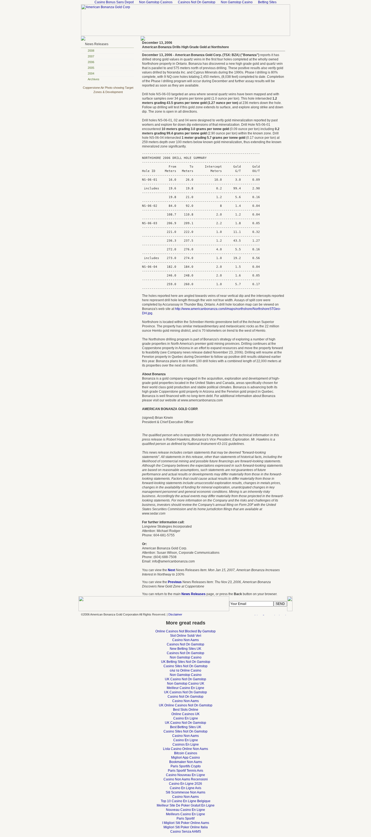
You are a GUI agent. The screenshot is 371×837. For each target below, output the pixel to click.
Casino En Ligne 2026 (185, 784)
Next (171, 570)
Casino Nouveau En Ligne (185, 775)
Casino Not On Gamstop (185, 696)
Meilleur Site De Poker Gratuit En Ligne (186, 805)
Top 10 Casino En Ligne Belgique (185, 801)
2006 (91, 62)
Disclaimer (175, 614)
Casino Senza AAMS (185, 831)
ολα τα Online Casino (185, 670)
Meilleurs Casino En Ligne (185, 814)
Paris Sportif (185, 818)
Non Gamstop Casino (186, 657)
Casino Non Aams (185, 640)
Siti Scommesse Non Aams (185, 792)
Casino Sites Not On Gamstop (185, 666)
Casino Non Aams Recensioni (186, 779)
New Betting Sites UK (185, 649)
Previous (175, 582)
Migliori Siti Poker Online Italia (186, 827)
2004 (91, 73)
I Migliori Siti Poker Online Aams (185, 823)
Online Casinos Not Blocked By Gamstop (185, 631)
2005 (91, 67)
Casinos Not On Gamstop (185, 644)
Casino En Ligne (185, 718)
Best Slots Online (185, 710)
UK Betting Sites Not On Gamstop (185, 662)
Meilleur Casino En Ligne (185, 688)
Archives (93, 79)
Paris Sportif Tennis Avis (185, 771)
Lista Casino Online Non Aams (185, 749)
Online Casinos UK (185, 714)
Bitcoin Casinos (185, 753)
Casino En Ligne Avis (185, 788)
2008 (91, 50)
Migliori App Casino (185, 757)
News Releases (96, 44)
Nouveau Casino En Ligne (185, 810)
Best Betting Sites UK (185, 727)
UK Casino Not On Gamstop (185, 679)
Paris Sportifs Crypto (186, 766)
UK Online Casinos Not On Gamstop (185, 705)
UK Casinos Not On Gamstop (185, 692)
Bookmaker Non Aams (185, 762)
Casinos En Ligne (185, 744)
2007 (91, 56)
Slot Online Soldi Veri (185, 636)
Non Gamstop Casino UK (185, 683)
